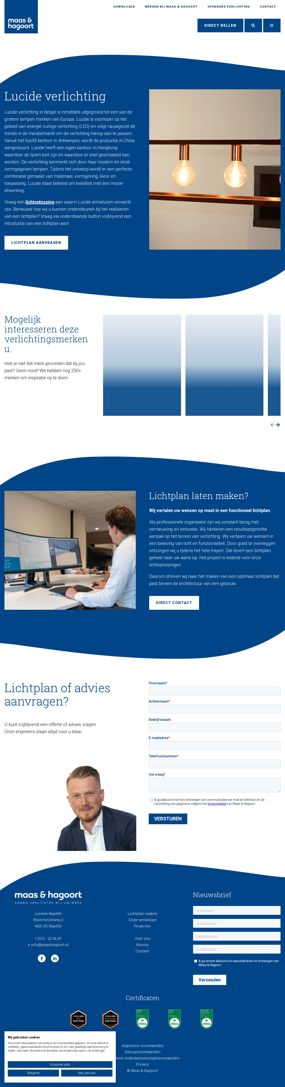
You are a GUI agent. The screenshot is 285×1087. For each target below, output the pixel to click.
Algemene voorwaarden (142, 1045)
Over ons (142, 938)
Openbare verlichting (229, 6)
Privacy (142, 1064)
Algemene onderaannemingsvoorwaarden (142, 1058)
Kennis (142, 944)
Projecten (142, 926)
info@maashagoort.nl (48, 944)
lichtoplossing (40, 202)
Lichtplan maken (142, 913)
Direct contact (174, 603)
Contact (268, 6)
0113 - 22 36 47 (48, 938)
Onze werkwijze (142, 919)
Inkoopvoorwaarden (143, 1051)
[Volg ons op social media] (42, 958)
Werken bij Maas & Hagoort (171, 6)
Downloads (124, 6)
